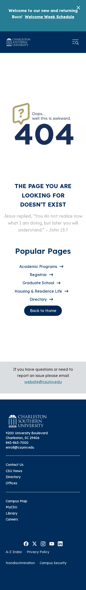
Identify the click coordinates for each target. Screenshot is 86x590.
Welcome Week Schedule (49, 16)
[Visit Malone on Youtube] (51, 543)
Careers (12, 519)
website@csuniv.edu (43, 381)
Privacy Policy (38, 552)
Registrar (38, 274)
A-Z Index (14, 552)
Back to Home (43, 310)
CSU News (14, 471)
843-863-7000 (17, 442)
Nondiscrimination (20, 563)
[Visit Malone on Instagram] (43, 543)
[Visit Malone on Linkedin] (60, 543)
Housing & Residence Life (38, 291)
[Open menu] (75, 42)
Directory (38, 299)
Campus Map (16, 501)
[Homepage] (18, 42)
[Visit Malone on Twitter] (34, 543)
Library (11, 513)
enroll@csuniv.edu (20, 447)
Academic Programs (38, 266)
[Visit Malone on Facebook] (26, 543)
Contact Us (14, 465)
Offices (11, 483)
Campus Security (53, 563)
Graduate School (38, 283)
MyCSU (11, 507)
